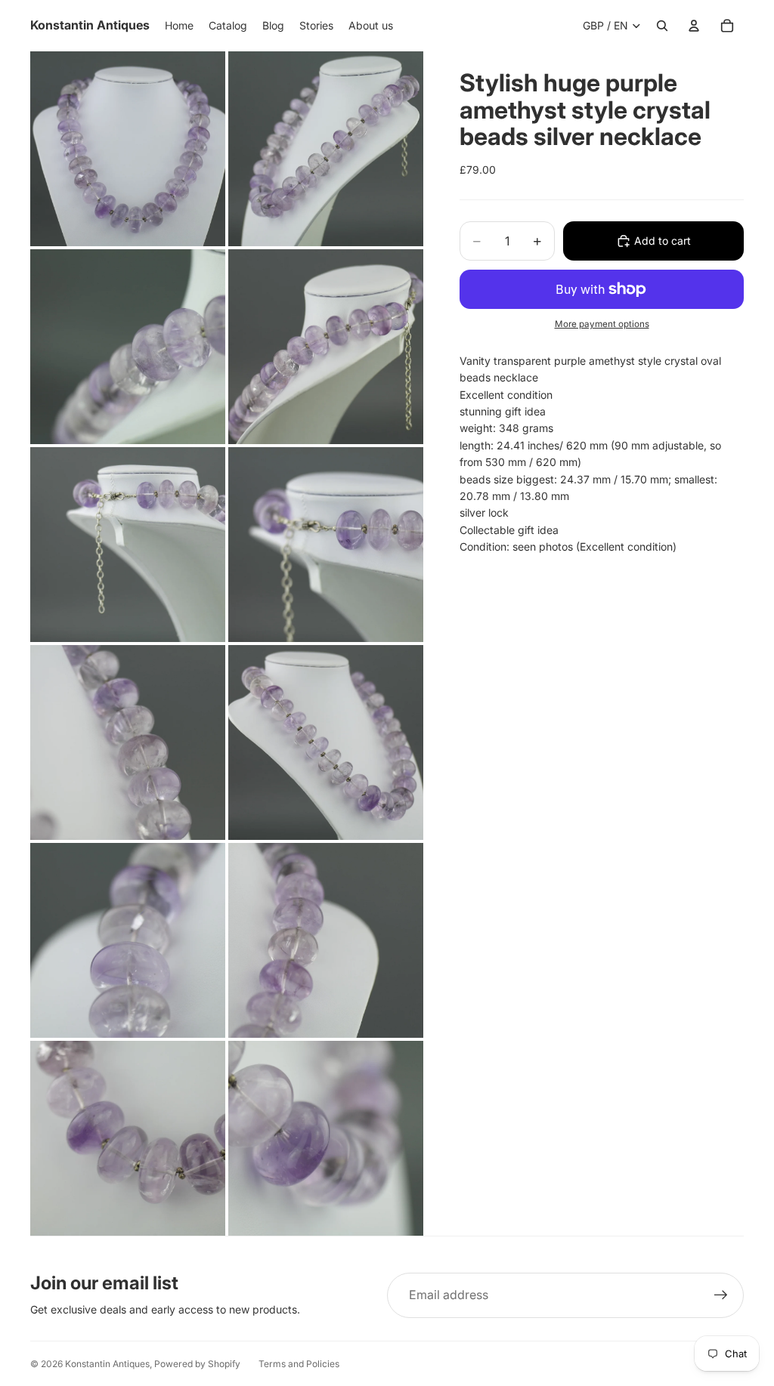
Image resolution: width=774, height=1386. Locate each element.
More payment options (602, 324)
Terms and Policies (299, 1363)
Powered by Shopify (197, 1363)
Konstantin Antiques (107, 1363)
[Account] (694, 25)
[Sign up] (721, 1295)
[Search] (662, 25)
